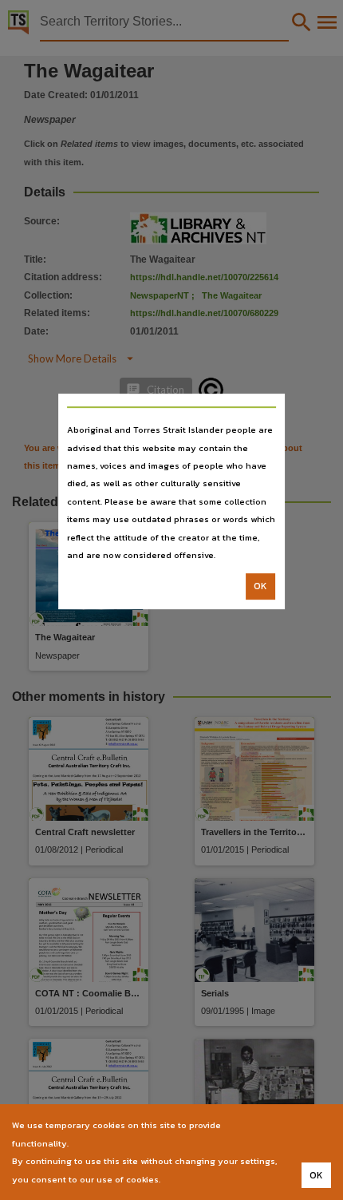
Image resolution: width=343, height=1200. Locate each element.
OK (260, 587)
